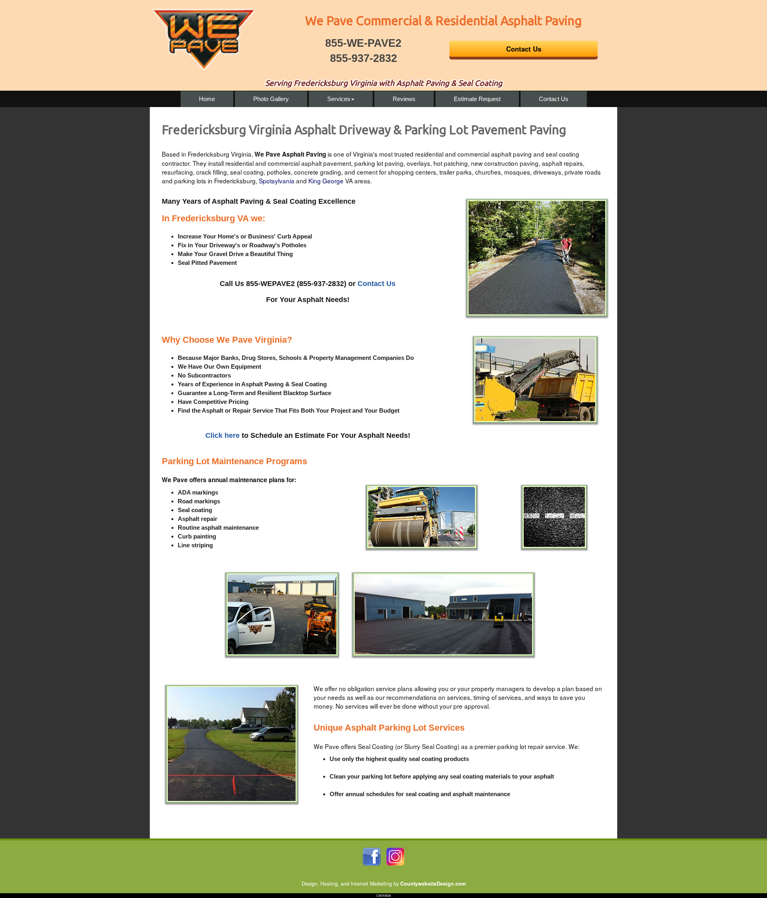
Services (338, 98)
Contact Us (553, 98)
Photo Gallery (271, 98)
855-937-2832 (363, 58)
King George (326, 180)
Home (207, 98)
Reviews (404, 98)
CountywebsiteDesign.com (433, 883)
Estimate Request (477, 98)
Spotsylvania (276, 180)
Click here (222, 435)
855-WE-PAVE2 (363, 43)
